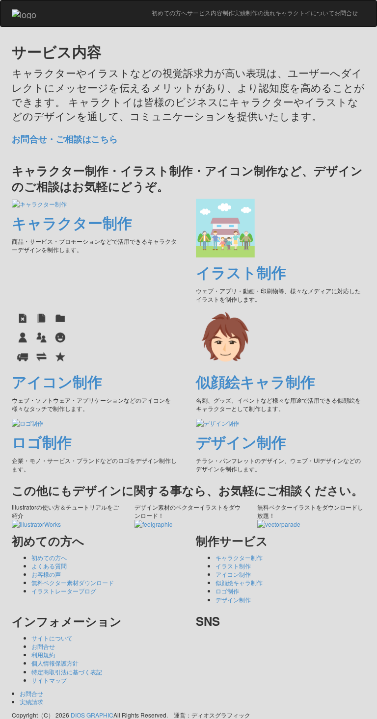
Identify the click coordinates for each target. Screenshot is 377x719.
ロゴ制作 (227, 591)
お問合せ (346, 12)
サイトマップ (49, 680)
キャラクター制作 (239, 557)
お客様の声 (46, 574)
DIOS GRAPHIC (92, 715)
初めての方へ (169, 12)
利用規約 (43, 654)
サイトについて (52, 638)
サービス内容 (204, 12)
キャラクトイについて (304, 12)
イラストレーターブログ (63, 591)
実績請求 (31, 701)
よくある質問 (49, 566)
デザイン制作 (233, 599)
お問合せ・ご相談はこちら (65, 138)
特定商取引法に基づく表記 (66, 672)
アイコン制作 (233, 574)
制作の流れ (260, 12)
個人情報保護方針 (55, 663)
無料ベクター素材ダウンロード (72, 582)
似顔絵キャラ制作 (239, 582)
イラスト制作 (233, 566)
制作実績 (234, 12)
